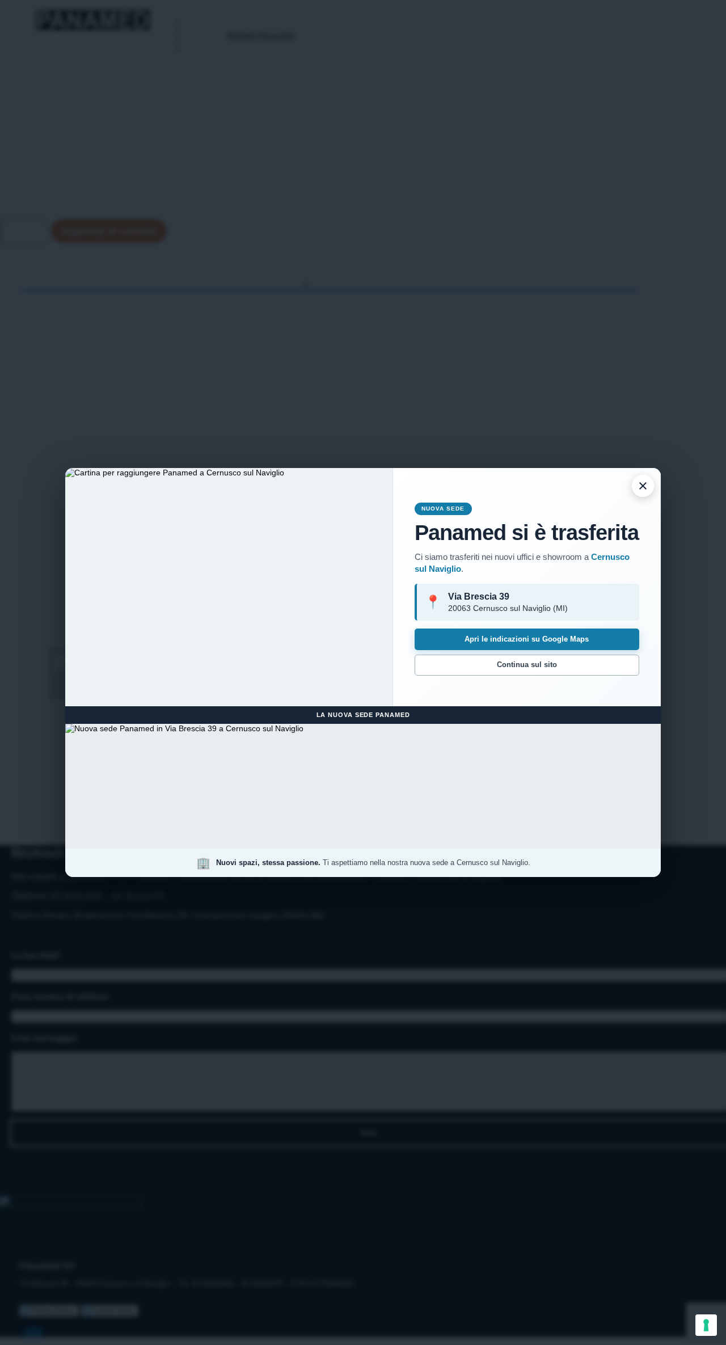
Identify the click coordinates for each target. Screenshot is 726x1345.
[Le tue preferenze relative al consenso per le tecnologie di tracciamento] (706, 1325)
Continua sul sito (527, 664)
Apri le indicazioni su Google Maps (527, 639)
